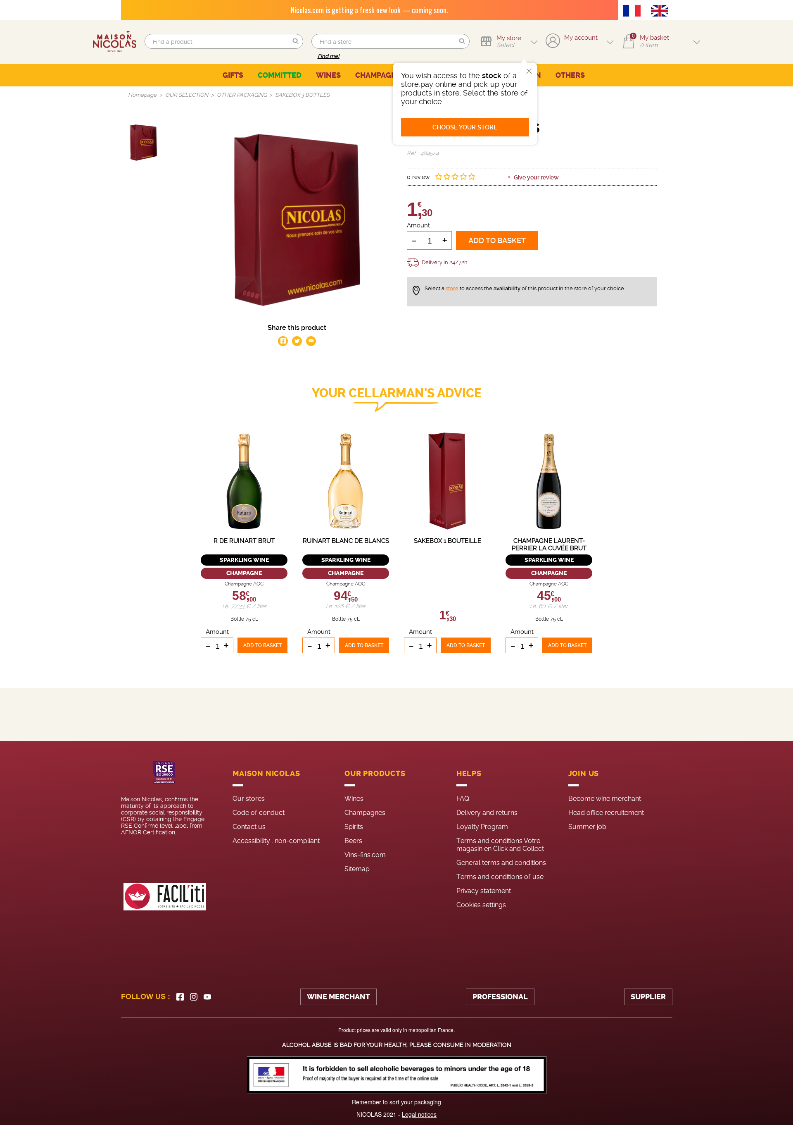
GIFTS (233, 75)
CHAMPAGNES (380, 75)
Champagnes (364, 813)
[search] (224, 41)
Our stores (249, 799)
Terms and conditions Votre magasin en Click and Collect (500, 845)
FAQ (462, 799)
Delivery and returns (487, 813)
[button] (295, 41)
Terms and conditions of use (500, 877)
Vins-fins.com (365, 855)
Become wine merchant (604, 799)
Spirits (353, 827)
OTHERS (570, 75)
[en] (661, 11)
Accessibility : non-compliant (276, 841)
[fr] (634, 11)
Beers (353, 841)
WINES (328, 75)
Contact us (249, 827)
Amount (418, 225)
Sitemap (357, 869)
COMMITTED (280, 75)
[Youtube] (207, 997)
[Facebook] (180, 997)
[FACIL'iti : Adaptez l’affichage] (165, 896)
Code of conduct (259, 813)
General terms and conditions (501, 863)
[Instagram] (193, 997)
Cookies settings (481, 905)
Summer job (587, 827)
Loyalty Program (482, 827)
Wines (353, 799)
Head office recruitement (606, 813)
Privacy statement (483, 891)
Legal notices (419, 1114)
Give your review (536, 177)
